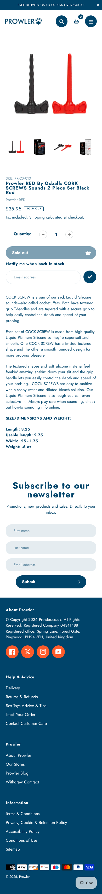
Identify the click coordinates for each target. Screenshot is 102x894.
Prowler (24, 876)
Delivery (13, 688)
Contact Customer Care (26, 723)
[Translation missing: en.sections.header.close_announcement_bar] (98, 5)
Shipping (37, 217)
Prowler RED (16, 199)
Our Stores (15, 764)
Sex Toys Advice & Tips (26, 706)
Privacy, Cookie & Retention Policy (36, 822)
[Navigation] (91, 21)
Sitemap (13, 849)
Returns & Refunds (22, 697)
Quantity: (22, 234)
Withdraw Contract (22, 782)
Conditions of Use (21, 840)
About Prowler (18, 755)
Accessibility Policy (22, 831)
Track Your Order (20, 715)
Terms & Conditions (22, 814)
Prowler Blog (17, 773)
